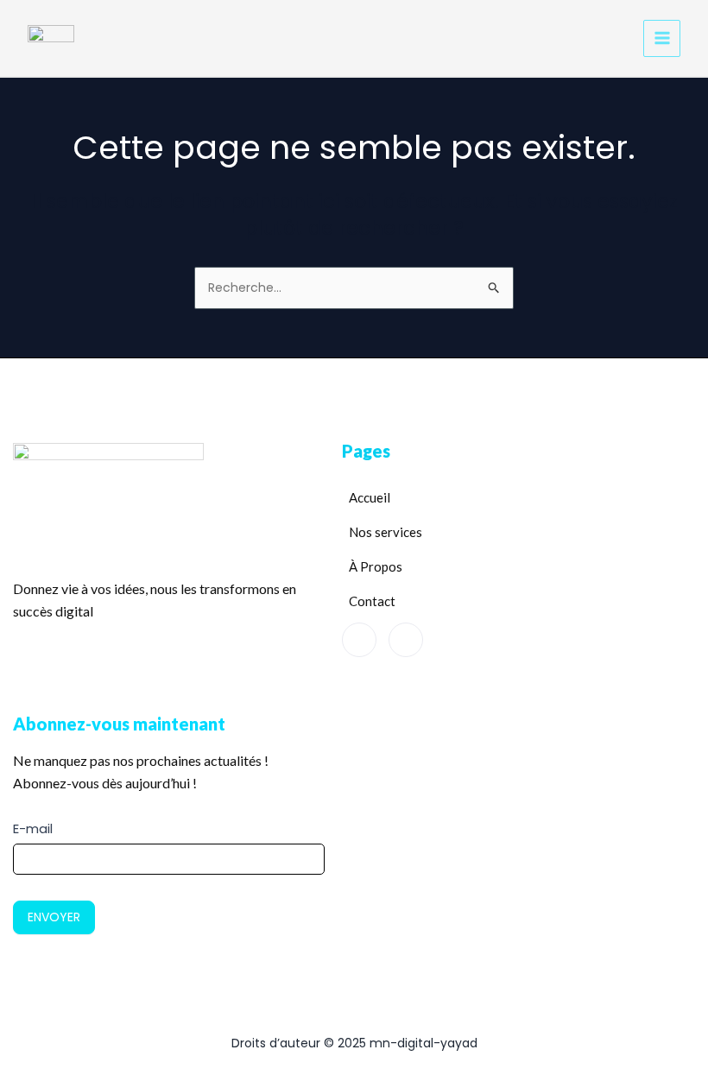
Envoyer (54, 917)
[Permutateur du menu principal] (661, 38)
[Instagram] (406, 640)
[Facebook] (359, 640)
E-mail (33, 828)
